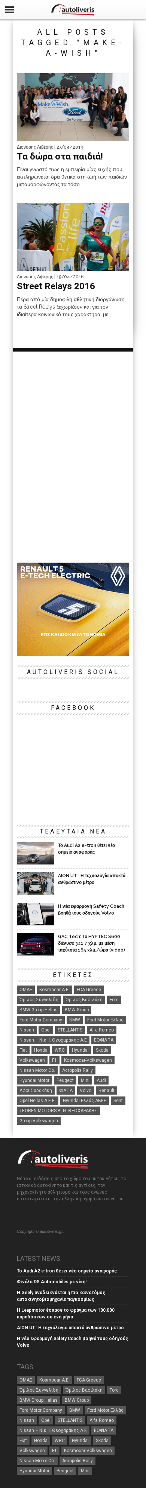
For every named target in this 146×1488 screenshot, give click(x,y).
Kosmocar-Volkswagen (88, 1060)
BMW (74, 1020)
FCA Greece (89, 989)
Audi (101, 1080)
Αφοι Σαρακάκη (35, 1090)
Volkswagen (32, 1060)
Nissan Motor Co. (37, 1070)
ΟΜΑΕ (25, 989)
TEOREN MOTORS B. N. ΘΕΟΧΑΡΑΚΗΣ (58, 1110)
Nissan (26, 1030)
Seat (118, 1100)
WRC (60, 1050)
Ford (114, 999)
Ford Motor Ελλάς (105, 1020)
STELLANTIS (70, 1030)
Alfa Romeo (101, 1030)
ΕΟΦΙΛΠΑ (103, 1040)
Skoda (102, 1050)
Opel (46, 1030)
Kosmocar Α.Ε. (54, 989)
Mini (85, 1080)
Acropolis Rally (77, 1070)
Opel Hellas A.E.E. (37, 1100)
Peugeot (65, 1080)
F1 (54, 1060)
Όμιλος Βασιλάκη (84, 999)
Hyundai (80, 1050)
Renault (106, 1090)
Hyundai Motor (34, 1080)
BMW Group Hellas (38, 1009)
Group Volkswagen (38, 1120)
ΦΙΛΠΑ (66, 1090)
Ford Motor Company (40, 1020)
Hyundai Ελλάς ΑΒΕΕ (84, 1100)
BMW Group (77, 1009)
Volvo (85, 1090)
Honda (41, 1050)
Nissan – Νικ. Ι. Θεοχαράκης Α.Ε (53, 1040)
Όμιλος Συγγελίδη (38, 999)
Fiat (23, 1050)
